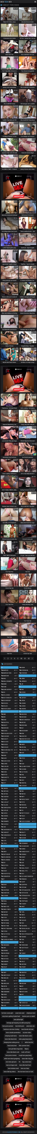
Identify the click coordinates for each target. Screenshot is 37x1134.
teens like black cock (13, 1052)
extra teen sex (30, 1026)
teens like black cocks (25, 1036)
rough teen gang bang (25, 1055)
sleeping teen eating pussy (11, 1042)
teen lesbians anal (13, 1068)
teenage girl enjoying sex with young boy (18, 1023)
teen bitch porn (19, 1026)
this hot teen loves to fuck (25, 1071)
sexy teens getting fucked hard (11, 1016)
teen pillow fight (18, 1019)
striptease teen (31, 1013)
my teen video (27, 1032)
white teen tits (29, 1042)
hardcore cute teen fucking (11, 1029)
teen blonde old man (27, 1029)
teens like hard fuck (25, 1065)
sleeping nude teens (11, 1036)
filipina (26, 1049)
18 (19, 1062)
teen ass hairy (25, 1068)
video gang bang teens (25, 1039)
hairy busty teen (12, 1045)
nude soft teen (25, 1052)
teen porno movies (11, 1055)
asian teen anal (19, 1013)
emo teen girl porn (11, 1062)
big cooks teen (26, 1062)
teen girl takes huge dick (16, 1049)
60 (21, 658)
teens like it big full (27, 1058)
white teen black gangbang (12, 1058)
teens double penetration (13, 1032)
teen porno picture (7, 1026)
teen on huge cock (11, 1065)
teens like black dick (11, 1039)
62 (28, 658)
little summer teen (24, 1045)
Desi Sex (6, 2)
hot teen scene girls (7, 1013)
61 (25, 658)
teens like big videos (10, 1071)
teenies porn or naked (28, 1016)
